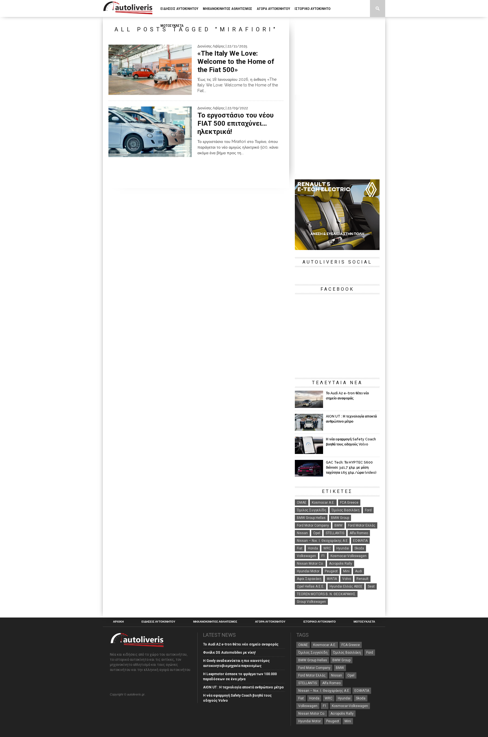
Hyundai (342, 548)
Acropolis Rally (340, 564)
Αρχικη (118, 621)
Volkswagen (306, 556)
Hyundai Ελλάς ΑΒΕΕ (346, 586)
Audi (358, 571)
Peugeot (331, 571)
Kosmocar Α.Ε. (323, 503)
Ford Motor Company (313, 525)
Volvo (346, 579)
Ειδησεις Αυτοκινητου (179, 8)
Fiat (299, 548)
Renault (362, 579)
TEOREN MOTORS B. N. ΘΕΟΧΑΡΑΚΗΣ (326, 594)
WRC (327, 548)
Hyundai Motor (308, 571)
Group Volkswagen (311, 602)
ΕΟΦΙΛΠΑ (360, 541)
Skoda (359, 548)
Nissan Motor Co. (310, 564)
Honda (313, 548)
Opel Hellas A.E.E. (310, 586)
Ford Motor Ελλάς (361, 525)
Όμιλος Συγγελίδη (311, 510)
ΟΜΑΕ (301, 503)
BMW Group (340, 518)
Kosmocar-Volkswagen (348, 556)
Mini (346, 571)
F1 (323, 556)
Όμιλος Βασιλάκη (346, 510)
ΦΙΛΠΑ (332, 579)
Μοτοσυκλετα (172, 25)
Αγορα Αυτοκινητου (273, 8)
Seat (371, 586)
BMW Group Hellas (311, 518)
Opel (316, 533)
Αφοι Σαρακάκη (309, 579)
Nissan (302, 533)
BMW (338, 525)
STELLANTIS (335, 533)
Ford (368, 510)
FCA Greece (349, 503)
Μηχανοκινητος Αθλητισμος (227, 8)
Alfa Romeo (359, 533)
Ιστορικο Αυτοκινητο (312, 8)
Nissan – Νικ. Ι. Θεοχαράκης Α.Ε (322, 541)
